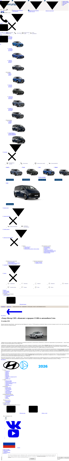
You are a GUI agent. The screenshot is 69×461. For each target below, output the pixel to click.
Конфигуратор (6, 207)
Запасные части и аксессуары (10, 382)
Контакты (7, 375)
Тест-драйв (65, 3)
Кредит (64, 4)
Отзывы (6, 377)
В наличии (5, 152)
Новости (4, 290)
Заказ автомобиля (8, 391)
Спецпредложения (6, 216)
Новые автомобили (6, 450)
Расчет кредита (8, 392)
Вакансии (7, 374)
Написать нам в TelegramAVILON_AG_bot (33, 11)
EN (63, 5)
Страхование (7, 396)
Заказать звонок (65, 1)
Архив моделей (8, 393)
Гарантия (7, 384)
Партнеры (7, 372)
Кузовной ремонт (8, 381)
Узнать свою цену (42, 179)
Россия (18, 447)
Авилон (4, 273)
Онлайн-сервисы (6, 229)
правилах (9, 457)
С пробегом (7, 390)
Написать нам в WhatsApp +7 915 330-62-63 (17, 11)
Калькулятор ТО (8, 385)
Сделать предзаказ (10, 179)
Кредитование (8, 400)
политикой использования (41, 456)
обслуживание (8, 237)
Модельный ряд (6, 21)
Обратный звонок (22, 304)
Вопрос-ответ (7, 378)
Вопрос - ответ (44, 413)
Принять (32, 458)
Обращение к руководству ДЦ (10, 376)
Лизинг (6, 397)
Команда (7, 373)
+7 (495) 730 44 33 (6, 403)
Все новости (3, 315)
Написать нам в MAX (49, 10)
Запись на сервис (66, 2)
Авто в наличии (8, 389)
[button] (5, 417)
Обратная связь (22, 413)
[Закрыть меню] (12, 30)
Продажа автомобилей (9, 395)
